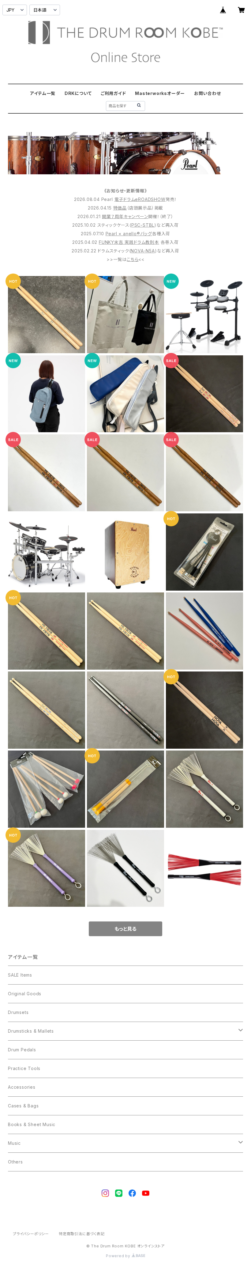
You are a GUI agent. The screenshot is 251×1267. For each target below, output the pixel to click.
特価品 (120, 207)
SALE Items (20, 975)
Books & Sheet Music (31, 1124)
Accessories (22, 1087)
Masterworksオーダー (160, 93)
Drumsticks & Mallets (31, 1031)
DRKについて (78, 93)
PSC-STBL (142, 225)
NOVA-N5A (143, 250)
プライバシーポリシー (31, 1233)
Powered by (119, 1256)
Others (15, 1161)
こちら (132, 259)
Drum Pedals (22, 1049)
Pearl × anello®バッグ (129, 233)
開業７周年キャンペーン (125, 216)
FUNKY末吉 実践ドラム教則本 (129, 242)
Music (14, 1143)
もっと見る (125, 929)
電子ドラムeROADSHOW (140, 199)
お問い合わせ (207, 93)
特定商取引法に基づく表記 (82, 1233)
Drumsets (18, 1012)
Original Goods (24, 993)
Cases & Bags (23, 1105)
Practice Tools (24, 1068)
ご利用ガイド (113, 93)
